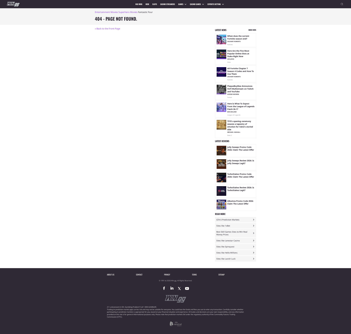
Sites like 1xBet (223, 225)
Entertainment (102, 12)
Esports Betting (214, 4)
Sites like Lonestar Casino (228, 240)
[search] (342, 4)
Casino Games (195, 4)
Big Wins (138, 4)
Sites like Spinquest (225, 246)
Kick (147, 4)
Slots (154, 4)
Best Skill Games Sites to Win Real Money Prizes (231, 233)
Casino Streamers (167, 4)
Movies (114, 12)
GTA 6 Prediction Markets (227, 219)
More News (252, 30)
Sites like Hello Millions (226, 252)
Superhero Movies (128, 12)
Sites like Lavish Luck (225, 258)
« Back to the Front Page (107, 28)
